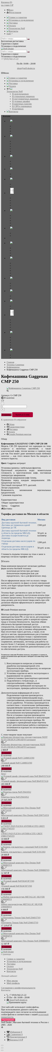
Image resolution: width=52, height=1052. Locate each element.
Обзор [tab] (11, 424)
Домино (16, 148)
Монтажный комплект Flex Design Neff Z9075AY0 (25, 815)
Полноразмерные (20, 174)
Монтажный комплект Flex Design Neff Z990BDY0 (25, 870)
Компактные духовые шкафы (26, 128)
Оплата (12, 25)
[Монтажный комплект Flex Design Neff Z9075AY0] (26, 809)
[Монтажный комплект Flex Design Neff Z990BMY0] (26, 934)
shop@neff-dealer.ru (26, 68)
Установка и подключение (21, 20)
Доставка (13, 23)
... (7, 238)
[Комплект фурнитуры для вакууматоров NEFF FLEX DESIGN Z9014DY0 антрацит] (26, 738)
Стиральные (18, 233)
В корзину (6, 415)
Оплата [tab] (11, 432)
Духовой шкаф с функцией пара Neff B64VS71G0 (24, 781)
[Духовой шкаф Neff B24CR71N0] (26, 881)
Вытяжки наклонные (22, 225)
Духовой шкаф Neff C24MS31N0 (16, 763)
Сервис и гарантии (18, 17)
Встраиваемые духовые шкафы (27, 126)
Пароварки (17, 164)
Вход (11, 10)
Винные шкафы (19, 198)
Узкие (15, 176)
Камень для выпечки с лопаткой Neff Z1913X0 (23, 852)
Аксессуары (18, 153)
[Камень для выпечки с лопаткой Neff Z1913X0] (26, 847)
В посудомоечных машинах (25, 99)
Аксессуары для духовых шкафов (28, 133)
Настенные (17, 218)
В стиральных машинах (23, 96)
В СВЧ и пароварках (22, 106)
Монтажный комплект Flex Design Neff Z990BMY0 (25, 941)
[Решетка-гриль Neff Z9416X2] (26, 792)
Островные (17, 220)
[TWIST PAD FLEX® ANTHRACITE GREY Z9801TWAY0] (26, 827)
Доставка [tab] (13, 429)
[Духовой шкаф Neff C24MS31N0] (26, 758)
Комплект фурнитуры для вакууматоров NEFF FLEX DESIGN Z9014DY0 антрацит (23, 745)
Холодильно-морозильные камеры (28, 200)
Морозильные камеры (22, 205)
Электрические (19, 141)
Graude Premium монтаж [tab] (20, 434)
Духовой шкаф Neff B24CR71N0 (16, 886)
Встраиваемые (19, 215)
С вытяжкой (18, 151)
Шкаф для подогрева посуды (25, 131)
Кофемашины (18, 184)
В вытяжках (18, 109)
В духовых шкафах (21, 101)
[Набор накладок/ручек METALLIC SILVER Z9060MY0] (26, 898)
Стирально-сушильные (23, 235)
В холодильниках (20, 94)
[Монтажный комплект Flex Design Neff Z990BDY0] (26, 864)
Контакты (13, 31)
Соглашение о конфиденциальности (18, 988)
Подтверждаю (8, 1020)
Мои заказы (12, 980)
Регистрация (15, 12)
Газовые (16, 146)
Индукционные (19, 144)
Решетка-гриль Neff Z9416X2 (15, 797)
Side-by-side (17, 208)
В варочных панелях (22, 104)
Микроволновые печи (22, 161)
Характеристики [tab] (17, 427)
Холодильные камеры (22, 203)
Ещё (9, 33)
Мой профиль (13, 983)
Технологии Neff (17, 28)
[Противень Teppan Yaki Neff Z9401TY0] (26, 917)
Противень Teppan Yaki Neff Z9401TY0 (19, 922)
